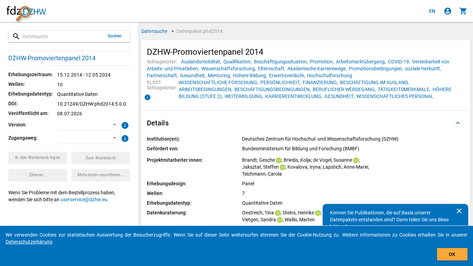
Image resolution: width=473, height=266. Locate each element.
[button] (86, 125)
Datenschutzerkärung (29, 242)
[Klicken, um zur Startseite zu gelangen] (26, 11)
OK (452, 254)
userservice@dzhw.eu (84, 199)
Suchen (115, 36)
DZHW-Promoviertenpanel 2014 (52, 58)
